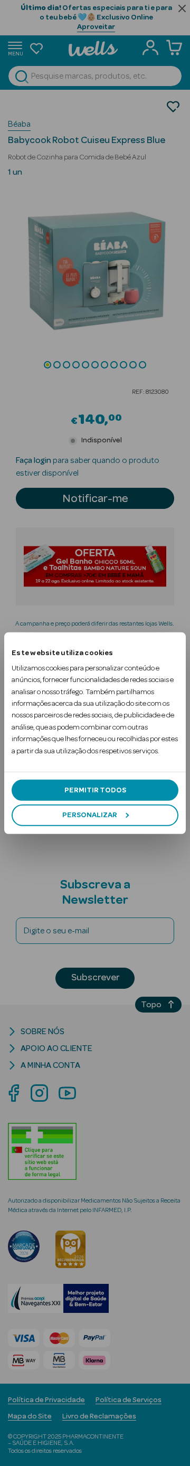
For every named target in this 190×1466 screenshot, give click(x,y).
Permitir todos (95, 790)
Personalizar (89, 815)
